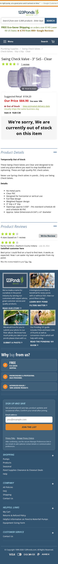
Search (44, 41)
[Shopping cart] (53, 41)
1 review (25, 64)
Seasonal (7, 466)
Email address (11, 415)
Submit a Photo (12, 342)
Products (7, 462)
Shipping (7, 494)
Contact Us (8, 498)
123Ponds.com (29, 12)
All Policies (8, 487)
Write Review (48, 235)
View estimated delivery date (36, 106)
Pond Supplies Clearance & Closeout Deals (23, 470)
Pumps (6, 459)
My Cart (6, 512)
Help (5, 474)
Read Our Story (11, 308)
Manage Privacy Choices (25, 438)
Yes (26, 262)
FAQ (5, 491)
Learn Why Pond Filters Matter (38, 303)
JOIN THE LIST (29, 427)
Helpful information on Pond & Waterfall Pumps (25, 519)
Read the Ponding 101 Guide (42, 343)
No (30, 262)
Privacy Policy (10, 438)
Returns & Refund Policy (14, 515)
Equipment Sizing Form (14, 523)
